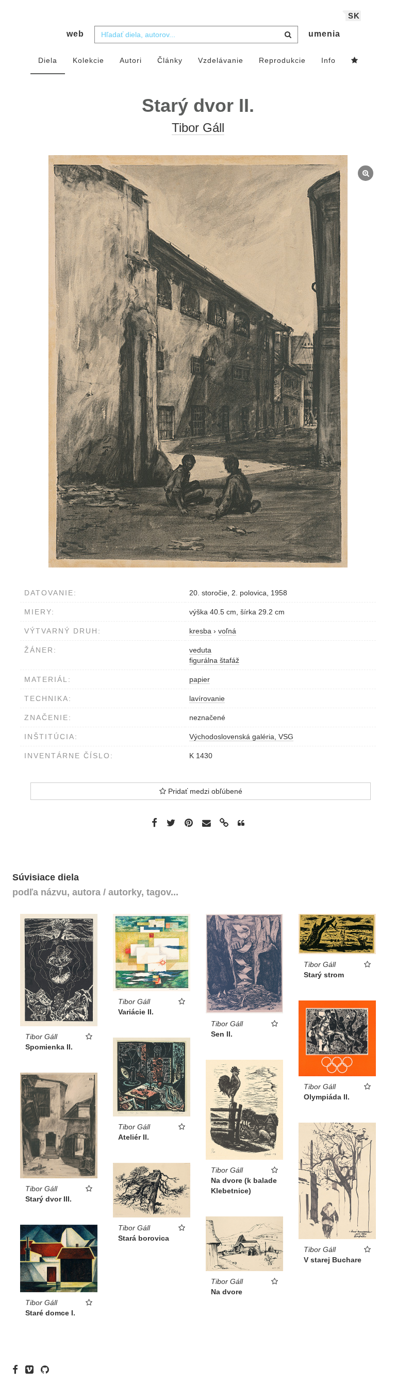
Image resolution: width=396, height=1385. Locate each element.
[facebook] (17, 1369)
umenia (324, 33)
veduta (200, 650)
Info (328, 60)
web (75, 33)
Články (170, 60)
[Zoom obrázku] (198, 361)
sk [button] (354, 15)
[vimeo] (32, 1369)
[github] (47, 1369)
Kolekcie (88, 60)
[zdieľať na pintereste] (188, 822)
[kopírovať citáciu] (241, 823)
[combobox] (196, 34)
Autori (131, 60)
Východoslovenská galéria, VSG (241, 736)
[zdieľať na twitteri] (171, 822)
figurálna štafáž (214, 660)
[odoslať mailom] (206, 823)
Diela (47, 60)
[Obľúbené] (354, 60)
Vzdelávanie (220, 60)
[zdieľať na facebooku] (154, 822)
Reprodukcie (282, 60)
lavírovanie (207, 698)
